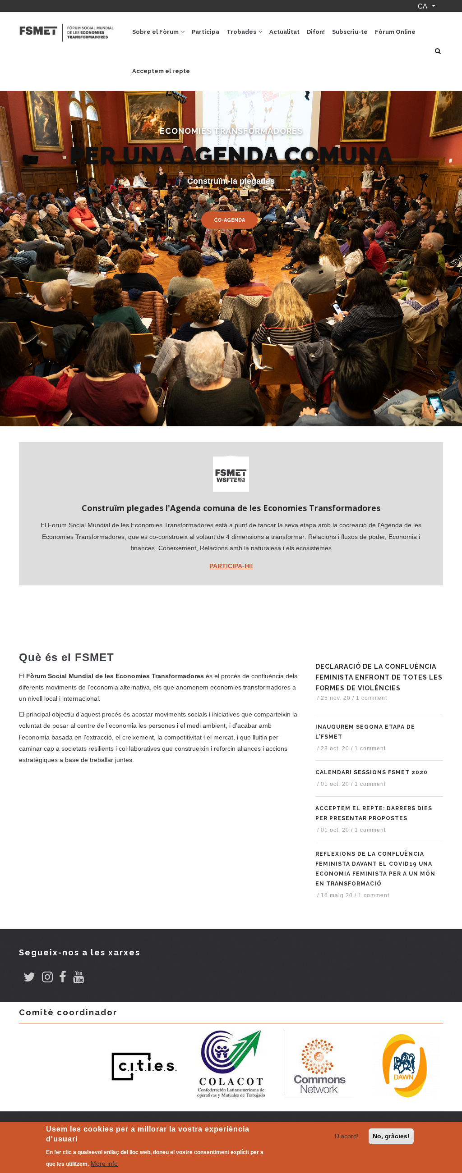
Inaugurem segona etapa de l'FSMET (365, 732)
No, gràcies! (391, 1136)
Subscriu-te (350, 31)
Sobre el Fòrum (156, 31)
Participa (205, 31)
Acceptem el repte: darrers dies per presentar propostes (373, 813)
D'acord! (347, 1136)
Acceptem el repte (161, 71)
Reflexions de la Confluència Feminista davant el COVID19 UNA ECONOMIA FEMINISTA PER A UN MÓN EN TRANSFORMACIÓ (375, 869)
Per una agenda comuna (231, 155)
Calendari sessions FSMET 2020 (371, 772)
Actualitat (284, 31)
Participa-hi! (231, 566)
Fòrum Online (395, 31)
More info (104, 1163)
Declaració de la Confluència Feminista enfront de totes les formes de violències (379, 677)
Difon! (316, 31)
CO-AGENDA (229, 220)
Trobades (242, 31)
